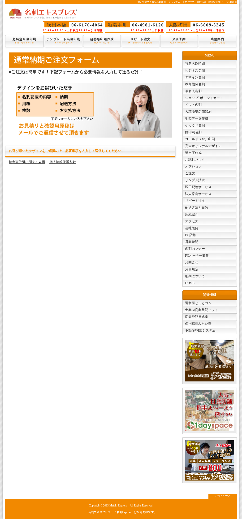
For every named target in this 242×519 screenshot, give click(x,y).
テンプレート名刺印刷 (63, 40)
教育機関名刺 (195, 84)
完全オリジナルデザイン (203, 146)
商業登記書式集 (196, 317)
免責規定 (191, 269)
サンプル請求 (195, 180)
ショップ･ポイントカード (204, 98)
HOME (190, 283)
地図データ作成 (196, 118)
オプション (193, 166)
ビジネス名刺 (195, 70)
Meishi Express (118, 505)
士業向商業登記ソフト (201, 310)
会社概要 (191, 228)
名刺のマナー (195, 249)
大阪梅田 (178, 24)
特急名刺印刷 (195, 63)
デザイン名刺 (195, 77)
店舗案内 (217, 40)
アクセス (191, 221)
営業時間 (191, 242)
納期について (195, 276)
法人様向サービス (198, 194)
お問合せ (191, 262)
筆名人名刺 (193, 91)
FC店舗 (190, 235)
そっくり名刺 (195, 125)
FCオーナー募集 (197, 255)
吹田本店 (57, 24)
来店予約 (179, 40)
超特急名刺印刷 (24, 40)
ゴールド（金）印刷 (200, 139)
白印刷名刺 (193, 132)
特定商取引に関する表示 (27, 162)
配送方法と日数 (196, 207)
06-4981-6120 (148, 24)
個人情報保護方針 (62, 162)
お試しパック (195, 159)
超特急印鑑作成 (102, 40)
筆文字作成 (193, 153)
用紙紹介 (191, 214)
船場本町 (117, 24)
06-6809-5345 (209, 24)
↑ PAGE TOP (222, 496)
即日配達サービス (198, 187)
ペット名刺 (193, 105)
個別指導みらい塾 (198, 323)
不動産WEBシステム (200, 330)
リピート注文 (140, 40)
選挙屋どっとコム (198, 303)
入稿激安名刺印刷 (198, 111)
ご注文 (190, 173)
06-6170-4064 (87, 24)
